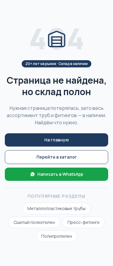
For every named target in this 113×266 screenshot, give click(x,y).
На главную (56, 140)
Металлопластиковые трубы (56, 208)
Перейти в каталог (56, 157)
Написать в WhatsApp (60, 174)
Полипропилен (56, 236)
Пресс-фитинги (83, 222)
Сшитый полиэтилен (34, 222)
